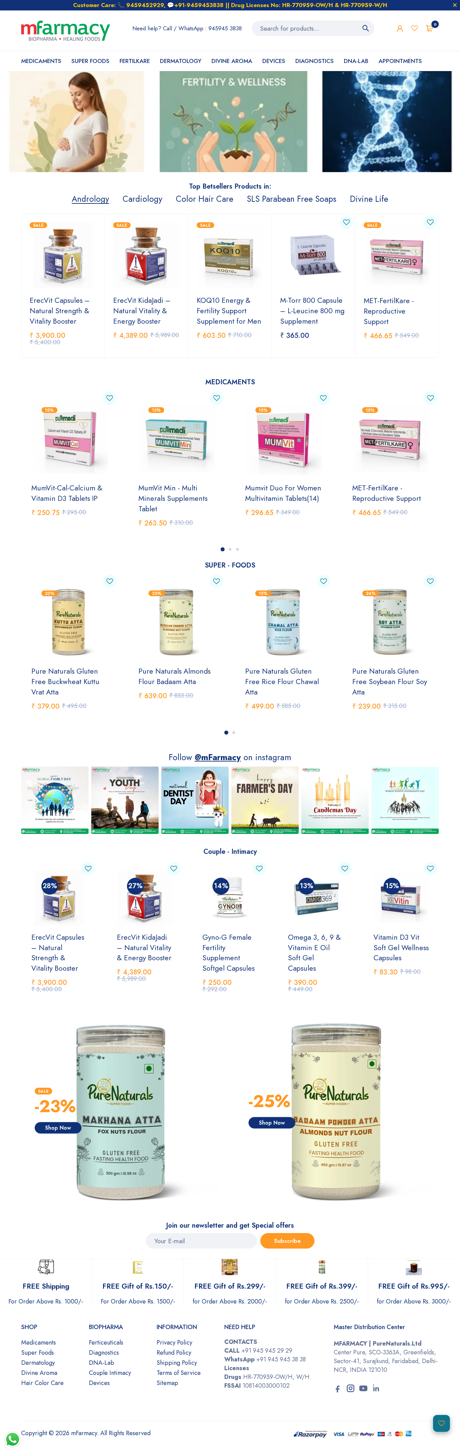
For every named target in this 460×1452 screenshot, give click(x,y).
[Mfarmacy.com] (65, 31)
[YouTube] (363, 1389)
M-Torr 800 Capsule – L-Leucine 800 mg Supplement (312, 310)
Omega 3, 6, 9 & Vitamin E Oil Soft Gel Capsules (314, 952)
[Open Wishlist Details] (441, 1423)
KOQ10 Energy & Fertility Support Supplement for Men (229, 310)
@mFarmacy (218, 757)
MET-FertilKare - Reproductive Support (389, 311)
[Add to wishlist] (346, 222)
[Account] (400, 28)
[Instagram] (351, 1389)
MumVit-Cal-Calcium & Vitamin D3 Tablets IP (66, 493)
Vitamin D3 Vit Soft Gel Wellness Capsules (401, 947)
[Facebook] (338, 1389)
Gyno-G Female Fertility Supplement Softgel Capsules (228, 952)
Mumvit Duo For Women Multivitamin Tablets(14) (283, 493)
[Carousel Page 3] (237, 549)
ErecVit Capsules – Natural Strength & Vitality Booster (60, 310)
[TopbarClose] (455, 5)
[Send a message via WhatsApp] (12, 1439)
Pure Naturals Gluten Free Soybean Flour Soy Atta (389, 681)
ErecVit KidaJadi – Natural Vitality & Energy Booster (142, 310)
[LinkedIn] (376, 1389)
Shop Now (58, 1127)
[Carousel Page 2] (230, 549)
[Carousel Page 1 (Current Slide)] (223, 549)
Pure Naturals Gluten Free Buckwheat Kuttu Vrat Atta (65, 681)
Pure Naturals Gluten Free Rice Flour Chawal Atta (282, 681)
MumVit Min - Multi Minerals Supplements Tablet (172, 498)
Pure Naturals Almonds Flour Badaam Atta (174, 676)
